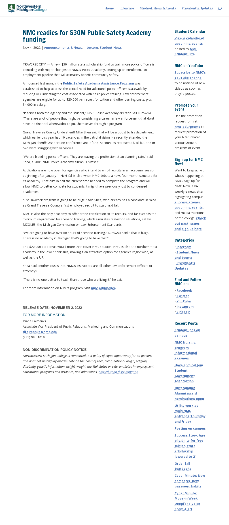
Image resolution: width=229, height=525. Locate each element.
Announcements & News (63, 47)
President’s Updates (197, 8)
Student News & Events (158, 8)
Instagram (185, 306)
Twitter (183, 296)
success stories (187, 202)
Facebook (184, 290)
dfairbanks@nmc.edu (40, 332)
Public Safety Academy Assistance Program (98, 83)
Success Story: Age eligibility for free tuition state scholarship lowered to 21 (190, 446)
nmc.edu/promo (187, 126)
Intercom (127, 8)
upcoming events (189, 207)
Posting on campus (190, 428)
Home (109, 8)
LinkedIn (183, 312)
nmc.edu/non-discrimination (118, 372)
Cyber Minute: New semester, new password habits (190, 480)
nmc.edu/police (103, 288)
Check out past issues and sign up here (190, 223)
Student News (111, 47)
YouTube (184, 301)
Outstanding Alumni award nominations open (189, 393)
